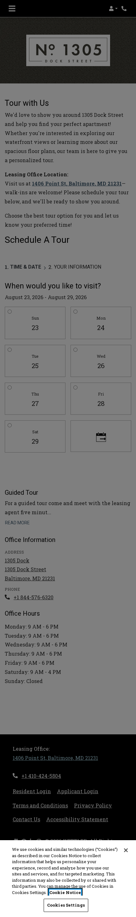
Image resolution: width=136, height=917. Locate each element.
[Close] (126, 850)
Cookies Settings (66, 905)
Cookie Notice (65, 892)
